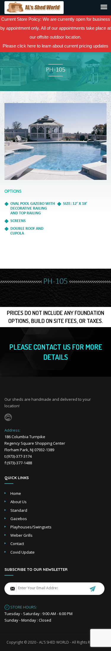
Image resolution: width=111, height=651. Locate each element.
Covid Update (22, 552)
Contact (17, 543)
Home (15, 493)
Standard (18, 510)
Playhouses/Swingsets (31, 527)
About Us (18, 501)
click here (26, 45)
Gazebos (18, 518)
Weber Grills (21, 535)
